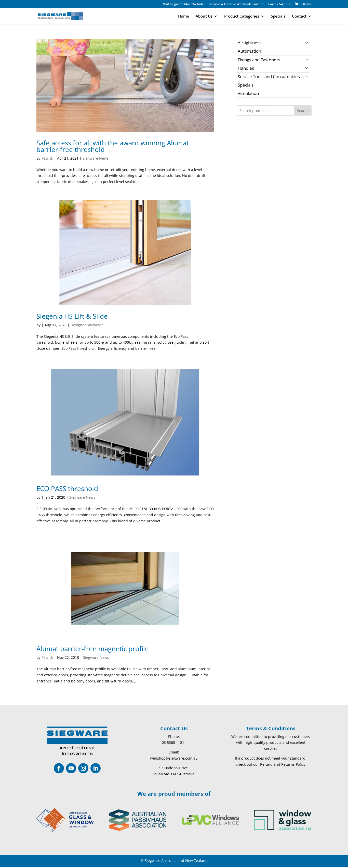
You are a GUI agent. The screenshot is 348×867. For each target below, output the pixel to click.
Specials (278, 16)
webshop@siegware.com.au (174, 758)
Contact (299, 16)
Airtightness (249, 43)
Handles (246, 68)
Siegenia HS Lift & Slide (72, 316)
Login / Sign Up (279, 4)
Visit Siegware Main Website (183, 4)
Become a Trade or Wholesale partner (236, 4)
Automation (249, 51)
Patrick (47, 158)
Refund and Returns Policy (282, 764)
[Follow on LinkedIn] (95, 768)
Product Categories (241, 16)
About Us (204, 16)
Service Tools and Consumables (269, 76)
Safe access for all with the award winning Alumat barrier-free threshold (112, 146)
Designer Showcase (87, 325)
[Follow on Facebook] (59, 768)
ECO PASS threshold (67, 488)
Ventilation (248, 93)
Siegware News (96, 158)
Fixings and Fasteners (259, 60)
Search (303, 110)
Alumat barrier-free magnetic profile (92, 648)
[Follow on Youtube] (71, 768)
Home (183, 16)
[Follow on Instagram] (83, 768)
